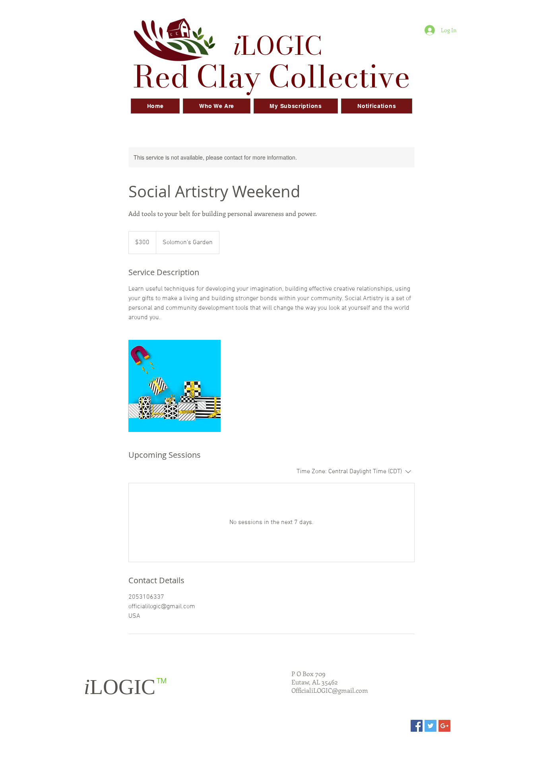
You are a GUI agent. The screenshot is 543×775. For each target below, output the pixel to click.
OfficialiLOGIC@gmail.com (329, 690)
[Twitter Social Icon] (430, 726)
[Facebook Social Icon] (417, 726)
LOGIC (119, 687)
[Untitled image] (174, 386)
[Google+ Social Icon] (444, 726)
